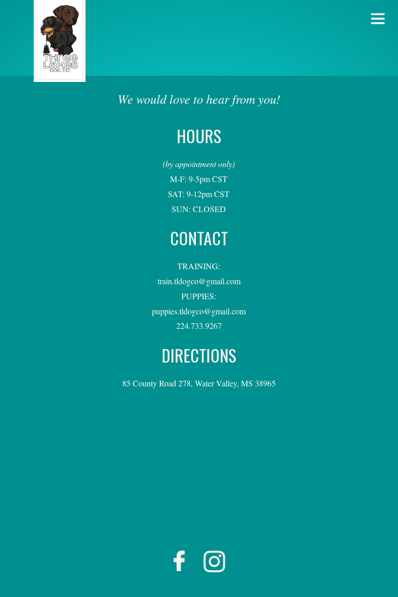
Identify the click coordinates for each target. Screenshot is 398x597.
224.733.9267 (199, 325)
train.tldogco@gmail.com (199, 280)
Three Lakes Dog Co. (60, 41)
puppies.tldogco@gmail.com (199, 311)
